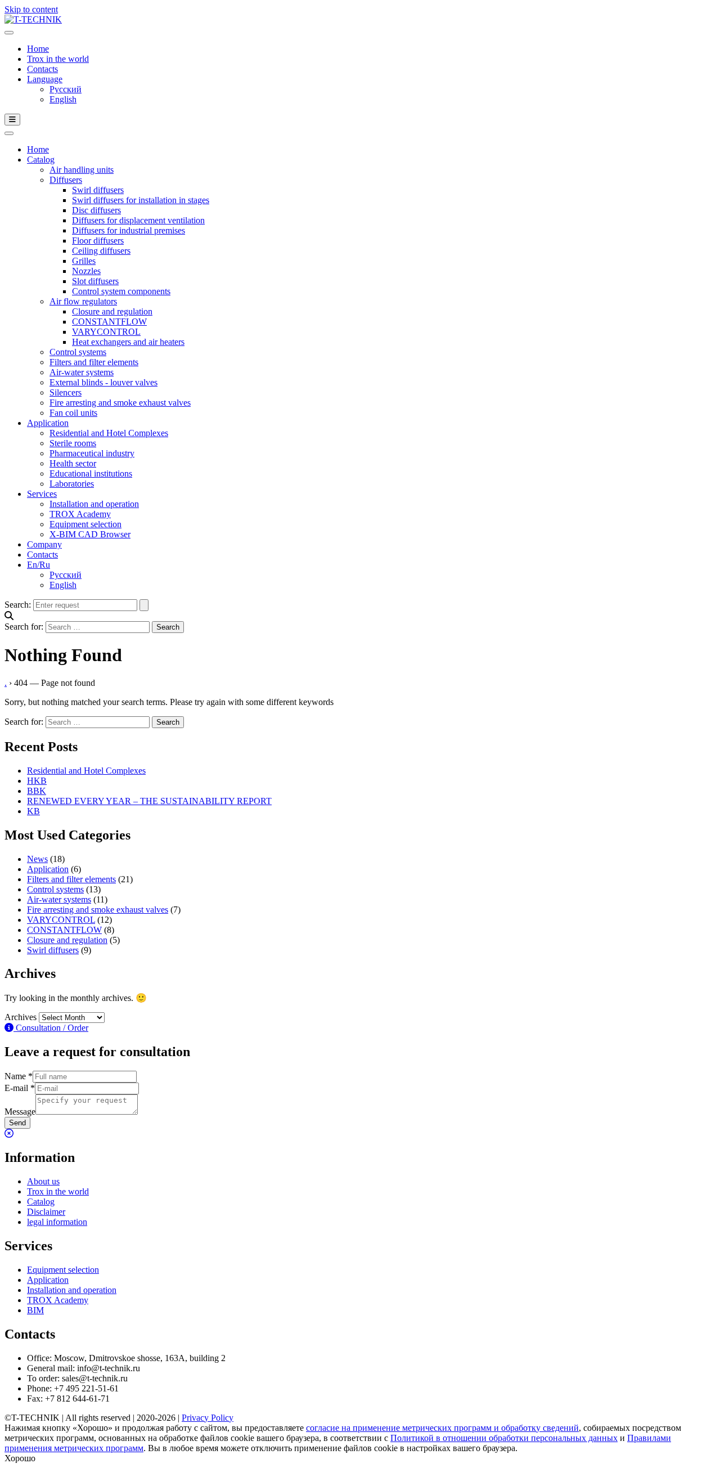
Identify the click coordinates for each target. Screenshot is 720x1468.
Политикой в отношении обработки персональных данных (504, 1438)
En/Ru (38, 564)
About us (43, 1181)
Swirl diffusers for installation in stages (140, 200)
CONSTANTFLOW (109, 321)
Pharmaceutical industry (92, 453)
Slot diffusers (95, 281)
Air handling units (82, 169)
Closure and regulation (112, 311)
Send (17, 1123)
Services (42, 494)
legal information (57, 1222)
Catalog (41, 159)
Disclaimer (46, 1211)
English (63, 99)
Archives (20, 1017)
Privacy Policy (207, 1417)
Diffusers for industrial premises (128, 230)
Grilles (84, 261)
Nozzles (86, 271)
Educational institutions (91, 473)
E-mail (19, 1088)
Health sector (73, 463)
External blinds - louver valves (104, 382)
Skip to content (31, 9)
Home (38, 48)
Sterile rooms (73, 443)
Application (48, 423)
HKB (37, 780)
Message (19, 1111)
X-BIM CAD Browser (90, 534)
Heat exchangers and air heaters (128, 342)
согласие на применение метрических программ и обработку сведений (442, 1428)
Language (44, 79)
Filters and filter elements (94, 362)
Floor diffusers (98, 240)
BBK (36, 791)
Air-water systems (82, 372)
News (37, 859)
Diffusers (66, 180)
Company (44, 544)
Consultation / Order (51, 1027)
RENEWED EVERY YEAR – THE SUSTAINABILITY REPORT (149, 801)
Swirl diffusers (98, 190)
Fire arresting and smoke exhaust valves (120, 402)
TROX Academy (80, 514)
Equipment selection (86, 524)
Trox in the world (58, 59)
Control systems (78, 352)
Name (18, 1076)
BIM (35, 1310)
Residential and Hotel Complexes (109, 433)
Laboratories (72, 483)
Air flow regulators (83, 301)
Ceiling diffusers (101, 250)
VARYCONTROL (106, 331)
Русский (66, 89)
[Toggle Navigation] (12, 119)
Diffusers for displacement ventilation (138, 220)
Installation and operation (94, 504)
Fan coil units (73, 412)
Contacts (42, 69)
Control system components (121, 291)
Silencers (66, 392)
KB (33, 811)
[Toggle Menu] (9, 32)
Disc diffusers (96, 210)
